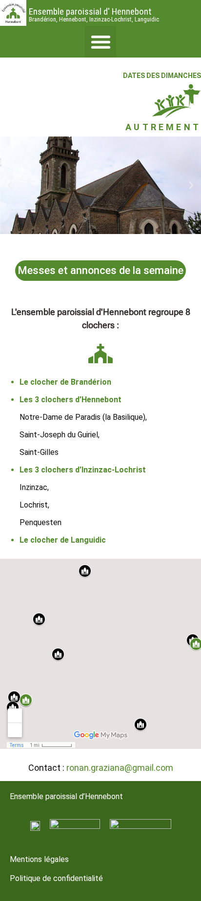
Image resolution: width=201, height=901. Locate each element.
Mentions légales (39, 859)
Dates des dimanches (162, 75)
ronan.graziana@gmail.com (119, 768)
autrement (163, 127)
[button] (101, 42)
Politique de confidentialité (56, 878)
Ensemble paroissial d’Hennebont (66, 796)
